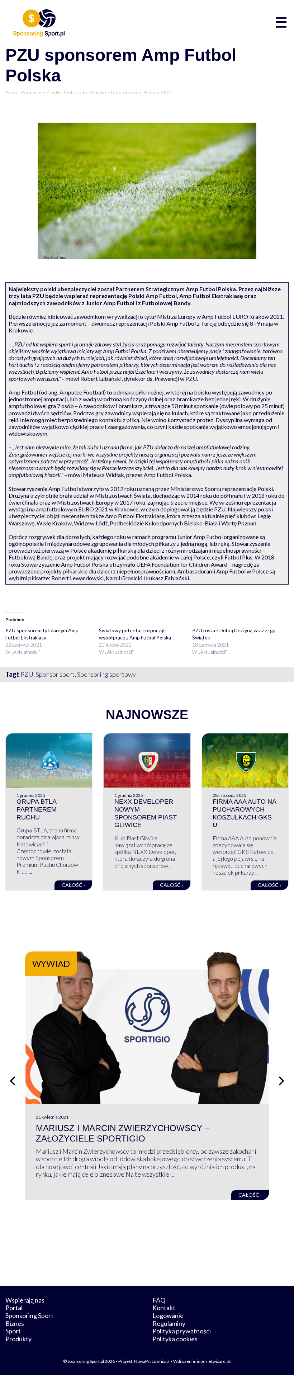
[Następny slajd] (281, 1081)
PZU (26, 674)
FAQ (158, 1300)
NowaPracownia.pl (152, 1361)
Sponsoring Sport (29, 1315)
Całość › (73, 885)
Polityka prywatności (181, 1331)
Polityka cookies (175, 1339)
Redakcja (31, 92)
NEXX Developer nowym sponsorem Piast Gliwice (145, 813)
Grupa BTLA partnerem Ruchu (36, 809)
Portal (14, 1308)
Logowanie (168, 1315)
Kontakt (163, 1308)
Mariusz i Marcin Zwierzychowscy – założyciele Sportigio (122, 1133)
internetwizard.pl (213, 1361)
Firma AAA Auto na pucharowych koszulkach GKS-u (244, 813)
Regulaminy (168, 1323)
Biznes (14, 1323)
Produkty (18, 1339)
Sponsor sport (55, 674)
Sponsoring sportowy (106, 674)
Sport (13, 1331)
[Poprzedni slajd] (12, 1081)
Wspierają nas (24, 1300)
